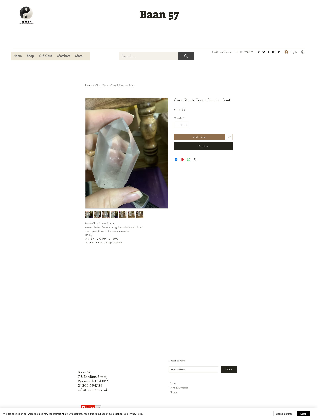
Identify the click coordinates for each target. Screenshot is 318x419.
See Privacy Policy (133, 413)
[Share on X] (195, 159)
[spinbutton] (181, 125)
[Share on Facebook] (176, 159)
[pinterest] (278, 52)
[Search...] (186, 56)
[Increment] (186, 125)
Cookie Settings (284, 413)
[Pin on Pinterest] (182, 159)
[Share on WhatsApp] (189, 159)
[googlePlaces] (258, 52)
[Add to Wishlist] (229, 137)
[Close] (314, 413)
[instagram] (273, 52)
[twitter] (263, 52)
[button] (303, 52)
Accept (303, 413)
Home (88, 85)
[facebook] (268, 52)
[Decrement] (176, 125)
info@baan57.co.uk (222, 52)
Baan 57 (159, 14)
